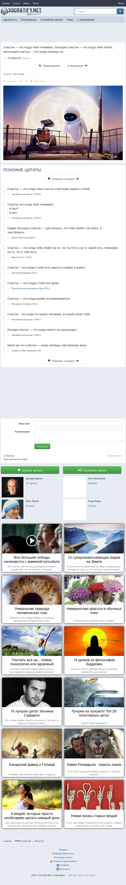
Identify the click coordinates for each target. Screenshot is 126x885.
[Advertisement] (63, 32)
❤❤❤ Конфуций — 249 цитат (29, 840)
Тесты (36, 3)
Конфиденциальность (63, 853)
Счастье (7, 73)
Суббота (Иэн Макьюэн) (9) (26, 350)
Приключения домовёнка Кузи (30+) (31, 288)
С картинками (85, 19)
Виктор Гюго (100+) (22, 257)
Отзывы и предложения (64, 861)
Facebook (64, 864)
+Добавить (10, 19)
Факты (26, 3)
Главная (7, 840)
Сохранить (42, 446)
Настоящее (18, 73)
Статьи (16, 3)
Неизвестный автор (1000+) (26, 194)
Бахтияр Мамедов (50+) (24, 272)
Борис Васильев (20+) (23, 237)
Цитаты (6, 3)
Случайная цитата (52, 19)
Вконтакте (65, 868)
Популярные (29, 19)
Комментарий (22, 431)
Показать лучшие (63, 179)
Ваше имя (24, 423)
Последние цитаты (63, 857)
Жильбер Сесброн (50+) (25, 303)
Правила (63, 849)
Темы (70, 19)
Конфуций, (19, 58)
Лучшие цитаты (32, 470)
